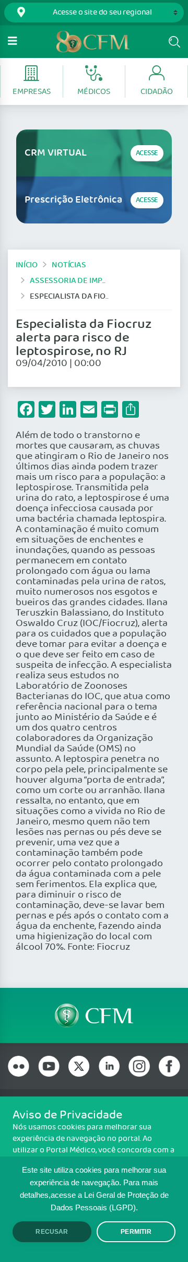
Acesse (147, 153)
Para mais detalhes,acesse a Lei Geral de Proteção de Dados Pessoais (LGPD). (94, 1195)
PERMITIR (136, 1231)
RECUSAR (52, 1231)
